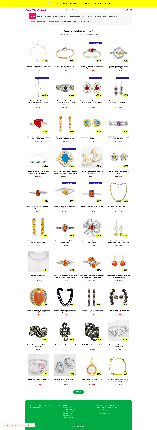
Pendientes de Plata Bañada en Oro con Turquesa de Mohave (118, 276)
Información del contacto (69, 417)
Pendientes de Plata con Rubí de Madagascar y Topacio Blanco (118, 101)
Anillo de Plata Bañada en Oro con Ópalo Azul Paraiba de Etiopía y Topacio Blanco (65, 172)
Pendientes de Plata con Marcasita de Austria (92, 311)
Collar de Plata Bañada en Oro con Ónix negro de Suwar (65, 311)
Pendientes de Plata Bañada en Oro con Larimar (91, 138)
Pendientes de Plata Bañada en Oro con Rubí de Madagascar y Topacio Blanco (91, 101)
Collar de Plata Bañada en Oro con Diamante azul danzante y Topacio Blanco (38, 102)
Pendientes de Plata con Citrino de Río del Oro (119, 172)
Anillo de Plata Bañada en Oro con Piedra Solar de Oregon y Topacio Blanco (65, 276)
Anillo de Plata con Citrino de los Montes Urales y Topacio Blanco (65, 207)
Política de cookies (67, 415)
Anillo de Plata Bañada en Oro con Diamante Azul (65, 67)
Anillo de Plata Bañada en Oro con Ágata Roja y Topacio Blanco (38, 138)
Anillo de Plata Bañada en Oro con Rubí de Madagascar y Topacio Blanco (92, 67)
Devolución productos (68, 411)
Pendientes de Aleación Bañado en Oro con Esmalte (92, 172)
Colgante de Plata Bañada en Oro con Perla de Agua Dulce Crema (92, 380)
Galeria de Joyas (80, 426)
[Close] (33, 425)
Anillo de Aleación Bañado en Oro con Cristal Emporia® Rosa (38, 380)
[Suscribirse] (125, 413)
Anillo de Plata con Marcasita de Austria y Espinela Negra (38, 345)
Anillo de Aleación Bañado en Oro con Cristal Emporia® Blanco (118, 345)
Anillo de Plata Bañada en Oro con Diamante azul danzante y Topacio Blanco (65, 102)
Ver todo (78, 392)
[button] (77, 16)
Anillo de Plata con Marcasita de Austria (65, 345)
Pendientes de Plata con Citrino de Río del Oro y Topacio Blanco (38, 241)
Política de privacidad (68, 413)
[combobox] (85, 10)
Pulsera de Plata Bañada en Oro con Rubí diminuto (38, 67)
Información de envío (68, 407)
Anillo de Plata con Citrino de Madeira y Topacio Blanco (38, 207)
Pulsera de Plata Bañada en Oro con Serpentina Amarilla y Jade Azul (118, 380)
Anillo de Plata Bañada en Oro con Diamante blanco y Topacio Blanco (119, 67)
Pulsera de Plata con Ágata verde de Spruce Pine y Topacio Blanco (38, 172)
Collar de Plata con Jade (38, 275)
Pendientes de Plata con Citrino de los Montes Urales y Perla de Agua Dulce (119, 241)
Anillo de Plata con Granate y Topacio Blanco (92, 207)
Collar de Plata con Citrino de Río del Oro (118, 206)
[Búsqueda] (103, 10)
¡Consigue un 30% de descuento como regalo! (17, 425)
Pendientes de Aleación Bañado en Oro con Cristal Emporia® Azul (65, 380)
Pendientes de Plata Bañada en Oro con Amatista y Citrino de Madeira (65, 138)
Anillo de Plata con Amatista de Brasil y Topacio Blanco (119, 138)
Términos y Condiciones (69, 409)
